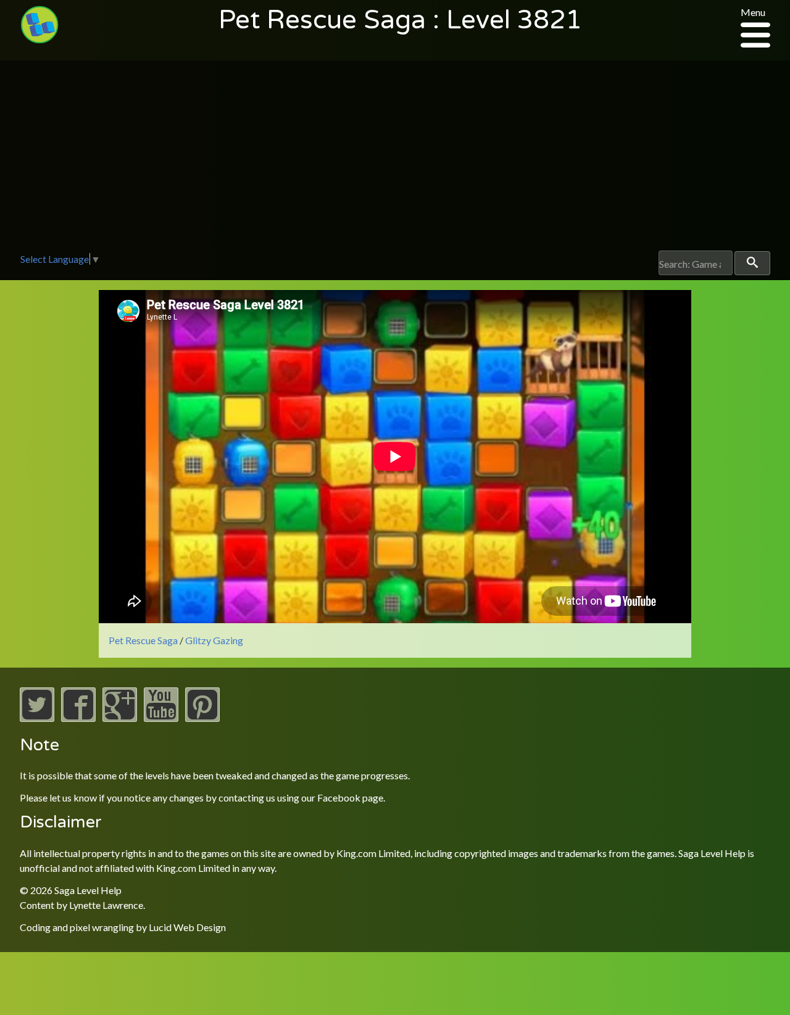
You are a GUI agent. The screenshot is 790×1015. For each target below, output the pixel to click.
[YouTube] (161, 718)
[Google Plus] (119, 718)
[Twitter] (37, 718)
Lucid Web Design (187, 927)
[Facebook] (78, 718)
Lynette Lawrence (106, 905)
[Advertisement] (395, 158)
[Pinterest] (202, 718)
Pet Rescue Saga (143, 640)
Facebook (338, 797)
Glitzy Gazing (214, 640)
